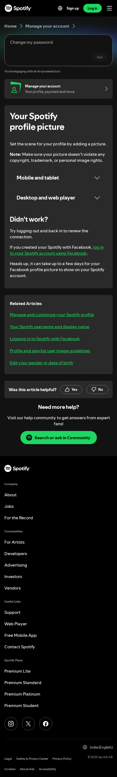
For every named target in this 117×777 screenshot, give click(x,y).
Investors (13, 576)
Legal (8, 759)
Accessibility (47, 769)
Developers (15, 553)
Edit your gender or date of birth (41, 363)
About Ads (27, 769)
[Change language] (60, 8)
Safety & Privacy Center (32, 759)
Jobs (9, 506)
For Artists (14, 542)
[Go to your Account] (104, 88)
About (10, 495)
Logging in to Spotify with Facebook (45, 339)
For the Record (18, 518)
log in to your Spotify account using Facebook (57, 250)
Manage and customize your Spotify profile (52, 315)
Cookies (10, 769)
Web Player (15, 624)
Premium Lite (17, 671)
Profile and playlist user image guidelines (50, 351)
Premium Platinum (22, 694)
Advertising (15, 565)
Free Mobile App (20, 635)
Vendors (12, 588)
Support (12, 612)
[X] (28, 723)
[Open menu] (109, 8)
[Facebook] (45, 723)
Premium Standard (22, 682)
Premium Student (21, 705)
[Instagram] (10, 723)
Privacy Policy (62, 759)
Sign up (73, 8)
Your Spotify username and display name (49, 327)
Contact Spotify (19, 647)
